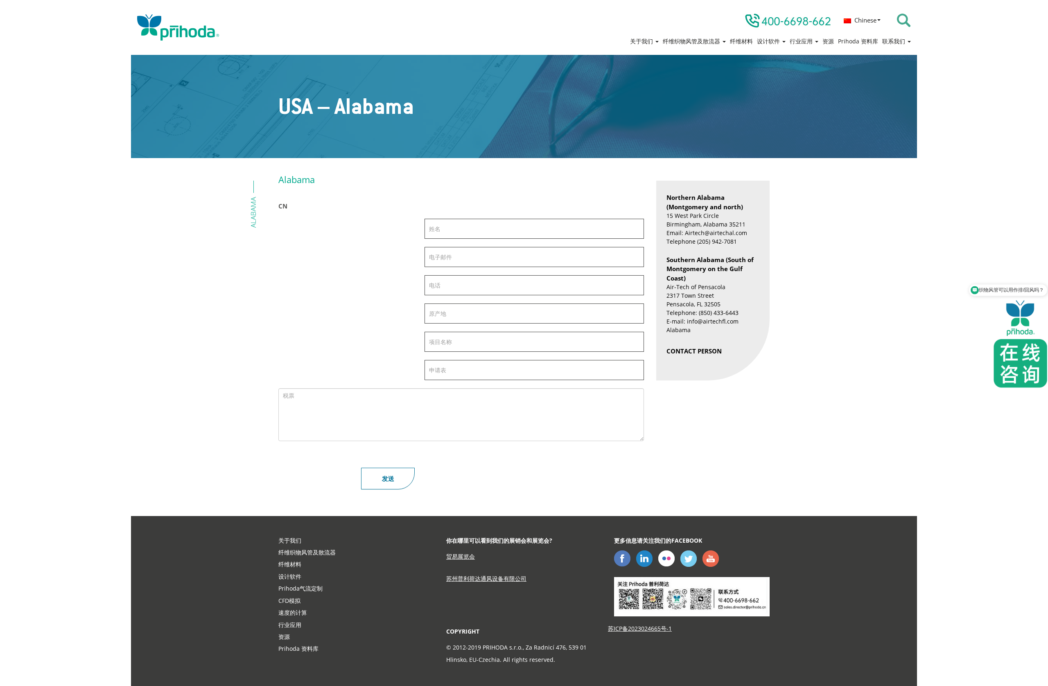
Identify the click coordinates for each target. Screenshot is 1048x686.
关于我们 (642, 41)
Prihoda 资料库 (858, 41)
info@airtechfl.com (713, 321)
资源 (828, 41)
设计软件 (769, 41)
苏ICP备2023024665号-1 (640, 628)
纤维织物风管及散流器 (692, 41)
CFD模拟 (289, 600)
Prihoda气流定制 (300, 588)
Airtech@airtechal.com (716, 233)
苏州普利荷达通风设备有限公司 (486, 578)
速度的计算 (292, 612)
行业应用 (802, 41)
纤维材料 (741, 41)
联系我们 (894, 41)
